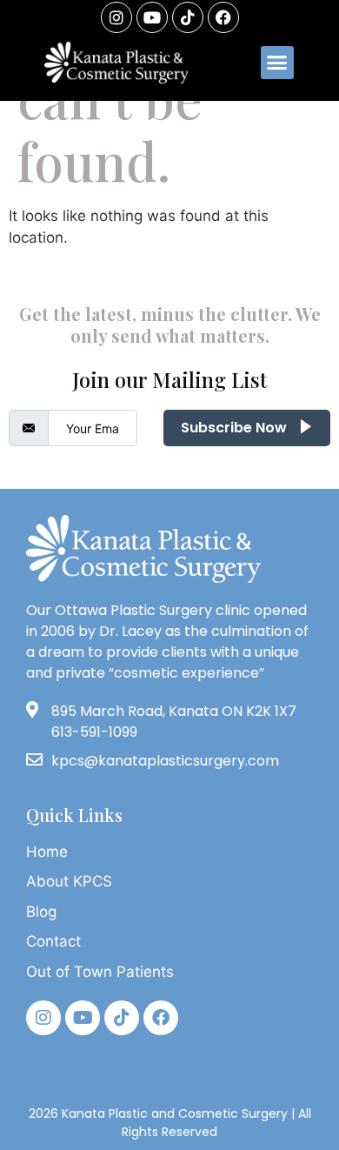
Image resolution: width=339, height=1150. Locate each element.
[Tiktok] (121, 1017)
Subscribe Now (235, 428)
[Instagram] (116, 17)
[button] (277, 62)
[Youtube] (152, 17)
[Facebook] (223, 17)
